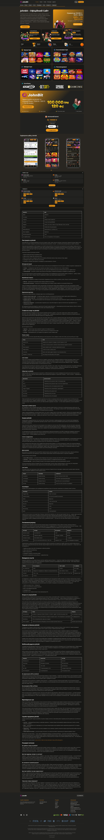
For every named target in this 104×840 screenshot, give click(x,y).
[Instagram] (27, 815)
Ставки (45, 1)
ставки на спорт (44, 740)
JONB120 (52, 126)
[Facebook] (21, 815)
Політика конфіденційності (75, 804)
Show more (52, 185)
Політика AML (73, 810)
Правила (72, 806)
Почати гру (25, 26)
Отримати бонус (78, 24)
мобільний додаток (59, 740)
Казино (41, 1)
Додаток (54, 1)
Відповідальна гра (74, 803)
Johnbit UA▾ (81, 795)
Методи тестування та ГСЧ (75, 807)
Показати (52, 205)
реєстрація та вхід (51, 740)
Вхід (76, 1)
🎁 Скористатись (52, 130)
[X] (24, 815)
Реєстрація (49, 1)
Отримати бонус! (28, 106)
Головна (37, 1)
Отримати (35, 38)
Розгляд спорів (73, 811)
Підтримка (41, 803)
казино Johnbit (38, 740)
